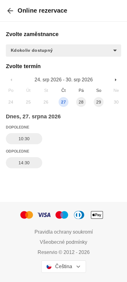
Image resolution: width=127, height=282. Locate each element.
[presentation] (10, 10)
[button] (63, 50)
